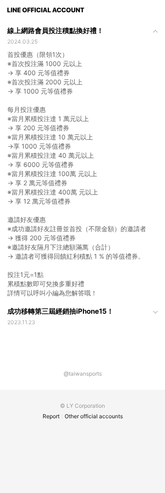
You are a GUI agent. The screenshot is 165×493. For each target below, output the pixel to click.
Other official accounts (94, 416)
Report (51, 416)
